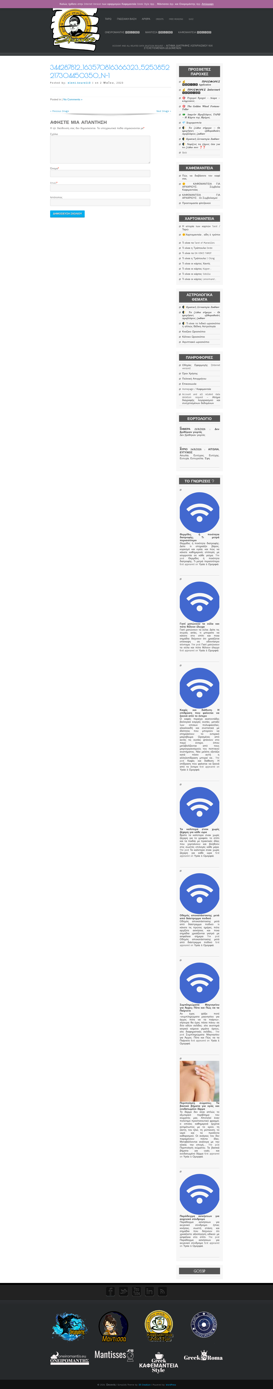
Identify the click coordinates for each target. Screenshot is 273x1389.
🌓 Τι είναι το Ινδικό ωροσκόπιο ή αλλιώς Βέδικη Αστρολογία (201, 325)
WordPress (171, 1384)
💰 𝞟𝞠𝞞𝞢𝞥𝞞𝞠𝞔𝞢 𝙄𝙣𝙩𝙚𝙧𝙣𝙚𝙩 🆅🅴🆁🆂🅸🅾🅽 (201, 91)
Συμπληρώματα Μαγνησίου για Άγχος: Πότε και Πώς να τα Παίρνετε (199, 1007)
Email (53, 183)
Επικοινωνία (189, 384)
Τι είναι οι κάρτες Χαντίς (196, 263)
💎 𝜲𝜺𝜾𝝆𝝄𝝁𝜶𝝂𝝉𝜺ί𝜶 (192, 122)
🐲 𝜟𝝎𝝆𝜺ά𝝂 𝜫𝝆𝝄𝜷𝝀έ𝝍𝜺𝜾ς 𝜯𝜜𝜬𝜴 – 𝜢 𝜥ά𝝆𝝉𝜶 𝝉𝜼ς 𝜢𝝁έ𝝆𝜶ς (201, 116)
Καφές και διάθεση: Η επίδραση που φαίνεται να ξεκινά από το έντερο (199, 713)
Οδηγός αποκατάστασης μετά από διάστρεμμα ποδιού (199, 917)
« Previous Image (59, 111)
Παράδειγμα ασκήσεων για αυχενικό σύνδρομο (199, 1218)
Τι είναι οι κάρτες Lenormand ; (199, 279)
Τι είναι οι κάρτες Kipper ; (196, 268)
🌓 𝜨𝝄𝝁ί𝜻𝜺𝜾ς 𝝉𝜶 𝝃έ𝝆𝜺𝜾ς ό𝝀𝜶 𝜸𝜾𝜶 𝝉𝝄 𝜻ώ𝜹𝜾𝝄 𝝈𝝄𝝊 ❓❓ (201, 146)
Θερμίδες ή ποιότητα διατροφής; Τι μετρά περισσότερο (199, 537)
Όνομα (54, 168)
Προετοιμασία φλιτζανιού (196, 203)
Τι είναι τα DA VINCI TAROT (197, 253)
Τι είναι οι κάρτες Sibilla (196, 274)
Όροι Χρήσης (190, 373)
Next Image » (164, 111)
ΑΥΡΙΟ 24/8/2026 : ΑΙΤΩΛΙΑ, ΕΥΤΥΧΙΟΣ (199, 451)
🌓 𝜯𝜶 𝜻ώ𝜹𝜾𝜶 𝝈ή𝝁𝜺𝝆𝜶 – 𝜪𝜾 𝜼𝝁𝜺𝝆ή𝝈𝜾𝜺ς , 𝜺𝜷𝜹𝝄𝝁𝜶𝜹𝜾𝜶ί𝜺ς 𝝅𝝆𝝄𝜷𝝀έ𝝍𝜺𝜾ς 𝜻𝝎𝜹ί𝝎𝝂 (201, 131)
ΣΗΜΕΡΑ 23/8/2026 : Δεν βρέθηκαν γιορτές (199, 431)
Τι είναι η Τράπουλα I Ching (198, 258)
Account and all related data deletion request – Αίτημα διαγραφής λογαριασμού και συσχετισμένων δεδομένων (162, 47)
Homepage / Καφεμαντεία (196, 389)
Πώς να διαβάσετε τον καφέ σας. (201, 177)
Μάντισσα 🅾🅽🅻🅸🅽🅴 (159, 32)
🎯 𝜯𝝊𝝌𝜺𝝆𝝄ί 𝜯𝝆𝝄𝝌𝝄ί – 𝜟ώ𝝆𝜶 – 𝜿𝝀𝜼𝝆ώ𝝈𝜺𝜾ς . (201, 99)
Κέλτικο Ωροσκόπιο (193, 337)
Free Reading (176, 19)
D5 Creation (145, 1384)
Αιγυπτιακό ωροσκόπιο (195, 342)
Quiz (191, 19)
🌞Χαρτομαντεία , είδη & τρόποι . (201, 236)
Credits (159, 19)
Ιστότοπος (56, 197)
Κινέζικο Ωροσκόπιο (193, 331)
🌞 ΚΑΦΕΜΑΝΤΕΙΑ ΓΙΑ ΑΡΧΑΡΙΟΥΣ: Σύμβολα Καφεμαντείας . (201, 187)
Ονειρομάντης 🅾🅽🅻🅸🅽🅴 (122, 32)
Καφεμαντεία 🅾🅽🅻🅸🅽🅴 (194, 32)
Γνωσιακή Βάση (126, 19)
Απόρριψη (208, 4)
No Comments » (72, 99)
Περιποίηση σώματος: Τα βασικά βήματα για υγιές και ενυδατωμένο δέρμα (199, 1106)
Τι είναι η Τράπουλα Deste (197, 248)
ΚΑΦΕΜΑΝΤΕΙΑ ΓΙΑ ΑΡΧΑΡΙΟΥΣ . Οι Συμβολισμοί (201, 196)
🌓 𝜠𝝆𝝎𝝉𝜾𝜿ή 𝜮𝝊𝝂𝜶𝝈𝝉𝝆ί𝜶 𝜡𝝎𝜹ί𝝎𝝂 (200, 139)
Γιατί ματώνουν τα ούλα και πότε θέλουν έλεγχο (199, 625)
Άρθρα (146, 19)
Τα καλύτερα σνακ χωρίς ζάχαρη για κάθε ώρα (199, 831)
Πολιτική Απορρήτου (194, 378)
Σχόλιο (54, 134)
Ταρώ (108, 19)
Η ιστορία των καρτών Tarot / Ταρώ (201, 228)
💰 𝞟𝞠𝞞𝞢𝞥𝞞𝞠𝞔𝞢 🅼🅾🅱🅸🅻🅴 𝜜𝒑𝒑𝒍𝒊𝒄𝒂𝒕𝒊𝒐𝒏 (201, 83)
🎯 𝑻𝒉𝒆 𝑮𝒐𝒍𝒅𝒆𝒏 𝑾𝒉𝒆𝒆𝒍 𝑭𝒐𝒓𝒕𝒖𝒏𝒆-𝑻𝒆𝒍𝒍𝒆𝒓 (201, 108)
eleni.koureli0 (79, 83)
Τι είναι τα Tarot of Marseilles (198, 243)
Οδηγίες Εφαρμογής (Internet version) (201, 367)
